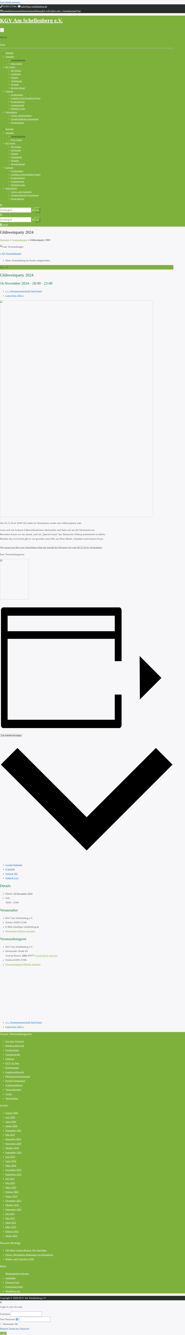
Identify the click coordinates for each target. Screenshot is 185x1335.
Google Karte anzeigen (46, 955)
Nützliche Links (18, 109)
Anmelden (10, 1278)
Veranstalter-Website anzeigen (20, 931)
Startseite (9, 53)
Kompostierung (18, 102)
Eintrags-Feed (12, 1282)
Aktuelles (9, 57)
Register (4, 1328)
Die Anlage (16, 71)
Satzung (14, 77)
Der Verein (10, 67)
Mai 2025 (10, 1135)
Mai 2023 (10, 1183)
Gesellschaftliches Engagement (25, 119)
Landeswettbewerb (14, 1072)
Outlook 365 (11, 873)
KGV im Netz (12, 1063)
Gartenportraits (17, 105)
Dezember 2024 (13, 1139)
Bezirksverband (18, 88)
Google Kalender (13, 865)
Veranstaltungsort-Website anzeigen (22, 964)
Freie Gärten (16, 64)
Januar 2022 (11, 1235)
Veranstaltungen (18, 60)
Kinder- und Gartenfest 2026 (19, 1259)
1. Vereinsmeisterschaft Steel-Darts (23, 291)
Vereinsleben (11, 112)
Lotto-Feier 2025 (14, 295)
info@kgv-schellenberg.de (34, 6)
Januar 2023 (11, 1196)
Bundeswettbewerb (14, 1045)
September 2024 (13, 1152)
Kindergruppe (12, 1067)
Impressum (15, 11)
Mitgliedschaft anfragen (17, 1273)
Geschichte (16, 74)
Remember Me (10, 1324)
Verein (8, 1094)
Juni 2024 (10, 1156)
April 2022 (10, 1222)
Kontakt (6, 11)
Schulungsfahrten (13, 1085)
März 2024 (10, 1165)
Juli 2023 (9, 1178)
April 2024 (10, 1161)
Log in (5, 224)
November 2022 (13, 1200)
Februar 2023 (12, 1192)
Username (5, 1314)
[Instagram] (1, 11)
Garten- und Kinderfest (21, 116)
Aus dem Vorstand (14, 1041)
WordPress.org (12, 1291)
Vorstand (15, 84)
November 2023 (13, 1170)
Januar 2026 (11, 1126)
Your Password (7, 1319)
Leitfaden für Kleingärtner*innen (25, 98)
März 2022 (10, 1227)
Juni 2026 (10, 1117)
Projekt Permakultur (15, 1080)
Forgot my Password (19, 1328)
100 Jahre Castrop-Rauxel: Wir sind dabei (26, 1250)
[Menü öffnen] (2, 30)
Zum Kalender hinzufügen (11, 735)
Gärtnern (9, 91)
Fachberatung (17, 95)
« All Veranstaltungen (10, 253)
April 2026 (10, 1121)
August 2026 (11, 1113)
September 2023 (13, 1174)
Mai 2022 (10, 1218)
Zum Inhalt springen (10, 2)
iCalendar (10, 869)
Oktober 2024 (12, 1148)
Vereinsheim (16, 81)
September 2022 (13, 1209)
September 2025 (13, 1130)
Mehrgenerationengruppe (17, 1076)
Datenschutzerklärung (31, 11)
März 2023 (10, 1187)
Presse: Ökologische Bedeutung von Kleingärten (29, 1254)
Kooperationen (17, 123)
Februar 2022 (12, 1231)
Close (2, 44)
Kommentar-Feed (14, 1286)
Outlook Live (12, 878)
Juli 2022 (9, 1214)
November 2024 (13, 1143)
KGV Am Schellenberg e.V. (31, 20)
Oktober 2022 (12, 1205)
